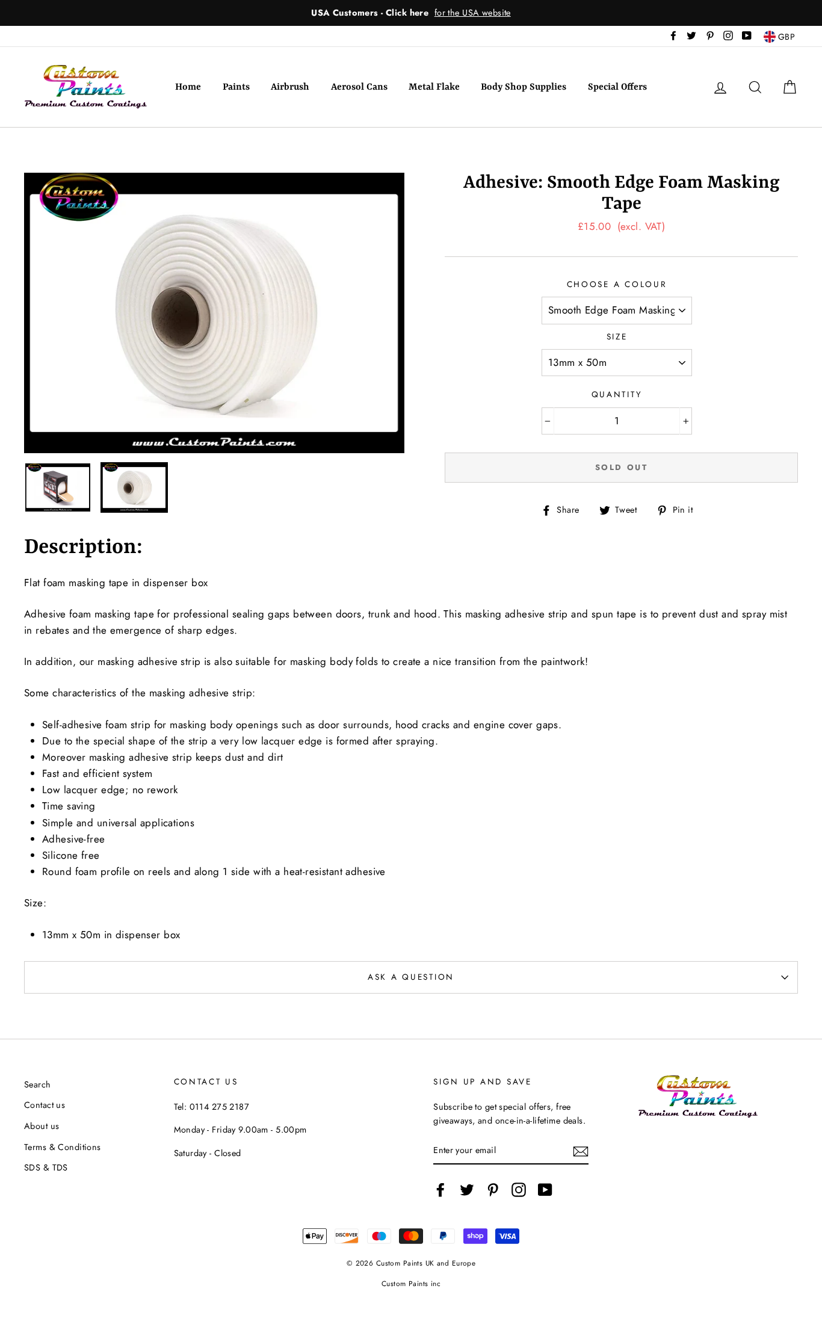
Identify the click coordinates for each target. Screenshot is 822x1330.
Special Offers (617, 87)
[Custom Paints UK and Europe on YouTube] (545, 1190)
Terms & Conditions (62, 1147)
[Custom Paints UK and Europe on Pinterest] (493, 1190)
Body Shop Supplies (523, 87)
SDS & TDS (46, 1167)
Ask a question (411, 977)
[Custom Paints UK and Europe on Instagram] (518, 1190)
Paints (236, 87)
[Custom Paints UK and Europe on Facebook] (440, 1190)
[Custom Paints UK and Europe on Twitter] (467, 1190)
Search (37, 1084)
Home (188, 87)
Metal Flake (434, 87)
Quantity (617, 394)
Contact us (44, 1105)
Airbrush (290, 87)
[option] (411, 13)
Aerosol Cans (359, 87)
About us (41, 1126)
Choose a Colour (617, 284)
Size (617, 336)
